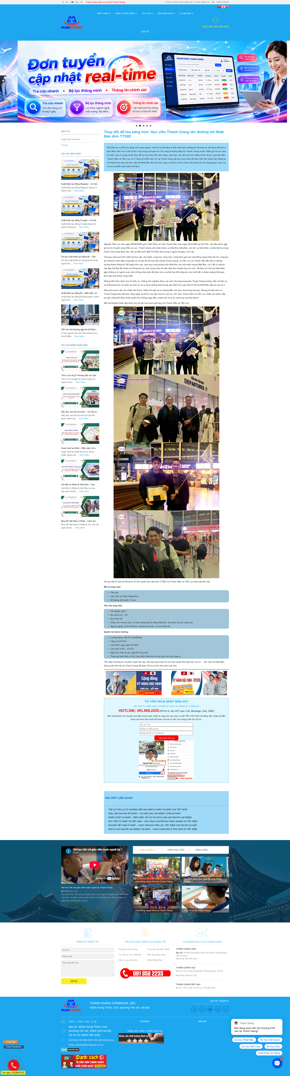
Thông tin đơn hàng (128, 949)
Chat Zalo (11, 1042)
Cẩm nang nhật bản (128, 960)
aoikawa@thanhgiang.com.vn (89, 1045)
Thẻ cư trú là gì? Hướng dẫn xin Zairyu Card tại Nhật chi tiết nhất (148, 809)
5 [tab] (150, 126)
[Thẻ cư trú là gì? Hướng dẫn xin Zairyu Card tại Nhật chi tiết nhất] (80, 360)
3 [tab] (143, 126)
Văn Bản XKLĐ (165, 13)
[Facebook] (63, 2)
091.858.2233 (148, 711)
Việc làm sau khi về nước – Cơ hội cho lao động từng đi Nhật (144, 813)
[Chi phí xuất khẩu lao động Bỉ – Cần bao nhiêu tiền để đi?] (80, 242)
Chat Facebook (13, 1046)
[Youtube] (72, 2)
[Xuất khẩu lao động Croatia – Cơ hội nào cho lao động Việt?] (80, 205)
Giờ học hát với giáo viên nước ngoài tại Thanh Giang (87, 887)
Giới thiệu (103, 13)
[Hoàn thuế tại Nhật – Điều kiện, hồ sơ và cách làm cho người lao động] (80, 433)
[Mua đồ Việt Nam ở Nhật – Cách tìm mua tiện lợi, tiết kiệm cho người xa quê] (80, 506)
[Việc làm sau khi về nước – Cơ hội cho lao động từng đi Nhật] (80, 397)
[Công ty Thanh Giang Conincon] (143, 82)
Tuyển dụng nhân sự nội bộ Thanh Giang (105, 2)
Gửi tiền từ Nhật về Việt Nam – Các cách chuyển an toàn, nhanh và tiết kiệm (152, 821)
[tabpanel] (156, 886)
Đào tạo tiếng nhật (156, 954)
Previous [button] (4, 81)
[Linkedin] (77, 2)
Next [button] (283, 81)
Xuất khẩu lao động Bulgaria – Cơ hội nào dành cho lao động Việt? (79, 185)
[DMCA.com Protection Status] (70, 1049)
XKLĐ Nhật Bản (154, 960)
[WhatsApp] (81, 2)
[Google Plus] (67, 2)
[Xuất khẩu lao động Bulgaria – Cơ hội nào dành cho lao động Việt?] (80, 169)
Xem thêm (79, 190)
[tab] (148, 850)
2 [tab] (140, 126)
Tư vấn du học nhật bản (130, 954)
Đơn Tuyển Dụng (125, 13)
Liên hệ (145, 31)
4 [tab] (147, 126)
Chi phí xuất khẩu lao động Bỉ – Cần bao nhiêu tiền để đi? (78, 257)
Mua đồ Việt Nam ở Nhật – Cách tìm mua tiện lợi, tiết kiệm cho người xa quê (152, 825)
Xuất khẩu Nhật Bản (70, 139)
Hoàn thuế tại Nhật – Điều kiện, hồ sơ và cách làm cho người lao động (150, 817)
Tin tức (146, 13)
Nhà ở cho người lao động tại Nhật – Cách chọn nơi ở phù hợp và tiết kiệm (152, 829)
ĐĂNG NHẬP (222, 2)
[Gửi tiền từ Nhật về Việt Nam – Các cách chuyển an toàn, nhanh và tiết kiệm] (80, 470)
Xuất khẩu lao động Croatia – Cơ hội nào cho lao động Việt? (78, 221)
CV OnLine (185, 13)
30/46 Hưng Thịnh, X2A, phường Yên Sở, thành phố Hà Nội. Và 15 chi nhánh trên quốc (90, 1030)
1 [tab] (136, 126)
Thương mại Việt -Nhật (158, 949)
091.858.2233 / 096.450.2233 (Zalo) (96, 1040)
